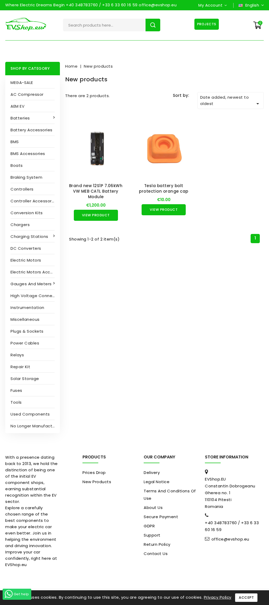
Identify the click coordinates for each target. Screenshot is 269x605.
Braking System (26, 177)
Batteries (20, 118)
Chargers (20, 224)
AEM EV (17, 106)
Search (153, 25)
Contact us (156, 553)
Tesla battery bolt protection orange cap (163, 188)
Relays (17, 355)
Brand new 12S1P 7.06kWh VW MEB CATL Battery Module (96, 191)
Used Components (30, 414)
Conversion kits (27, 213)
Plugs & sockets (27, 331)
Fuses (16, 390)
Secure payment (161, 516)
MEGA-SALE (22, 82)
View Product (96, 215)
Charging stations (29, 236)
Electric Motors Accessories (35, 272)
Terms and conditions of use (170, 494)
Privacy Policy (217, 597)
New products (96, 481)
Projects (206, 24)
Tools (16, 402)
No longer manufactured (35, 426)
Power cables (25, 343)
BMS (15, 141)
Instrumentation (27, 307)
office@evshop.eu (230, 539)
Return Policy (157, 544)
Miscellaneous (25, 319)
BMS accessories (28, 153)
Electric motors (26, 260)
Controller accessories (34, 201)
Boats (17, 165)
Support (152, 535)
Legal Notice (156, 481)
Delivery (152, 472)
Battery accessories (32, 130)
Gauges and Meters (31, 284)
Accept (246, 597)
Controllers (22, 189)
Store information (226, 457)
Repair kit (20, 366)
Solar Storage (25, 378)
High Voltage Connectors (35, 295)
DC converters (26, 248)
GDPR (149, 526)
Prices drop (94, 472)
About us (153, 507)
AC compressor (27, 94)
